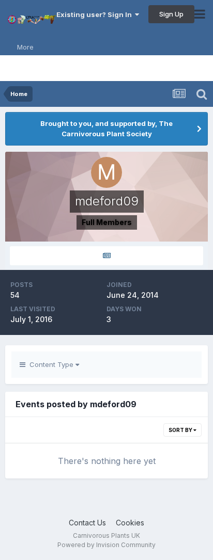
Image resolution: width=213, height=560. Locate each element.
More (25, 47)
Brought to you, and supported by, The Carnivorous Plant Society (106, 128)
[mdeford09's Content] (106, 256)
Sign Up (171, 14)
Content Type (50, 364)
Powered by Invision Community (106, 545)
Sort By (181, 430)
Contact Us (87, 522)
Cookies (130, 522)
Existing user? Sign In (95, 14)
